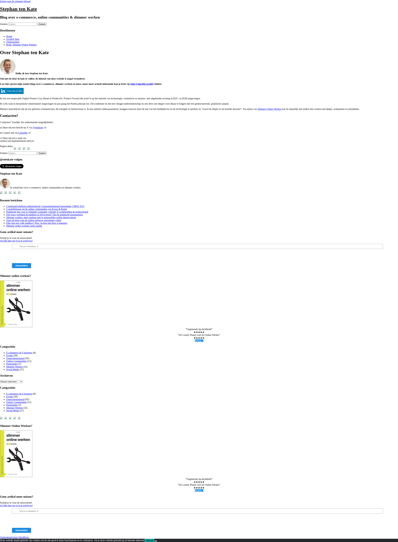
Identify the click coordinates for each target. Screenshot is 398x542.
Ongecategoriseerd (15, 358)
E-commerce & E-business (19, 352)
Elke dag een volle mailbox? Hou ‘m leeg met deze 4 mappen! (36, 223)
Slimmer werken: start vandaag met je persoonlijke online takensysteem (41, 217)
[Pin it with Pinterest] (25, 149)
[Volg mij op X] (6, 193)
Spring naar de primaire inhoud (15, 1)
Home (9, 36)
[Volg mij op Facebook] (2, 193)
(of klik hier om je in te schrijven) (16, 240)
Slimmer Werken (14, 366)
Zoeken (3, 24)
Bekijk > (199, 340)
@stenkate (38, 127)
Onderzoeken (12, 42)
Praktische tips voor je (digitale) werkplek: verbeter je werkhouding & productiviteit (47, 212)
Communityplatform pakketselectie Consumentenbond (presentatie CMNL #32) (45, 206)
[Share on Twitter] (20, 149)
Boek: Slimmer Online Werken (21, 44)
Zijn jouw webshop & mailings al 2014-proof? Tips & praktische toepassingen (44, 214)
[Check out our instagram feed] (20, 193)
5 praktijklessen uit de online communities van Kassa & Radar (36, 209)
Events (9, 355)
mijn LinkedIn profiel (141, 84)
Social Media (12, 369)
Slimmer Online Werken (269, 109)
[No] (156, 541)
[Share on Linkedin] (29, 149)
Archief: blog (12, 39)
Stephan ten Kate (18, 9)
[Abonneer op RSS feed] (15, 193)
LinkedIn (22, 132)
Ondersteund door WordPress (14, 537)
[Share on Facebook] (16, 149)
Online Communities (16, 361)
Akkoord (149, 540)
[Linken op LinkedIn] (11, 193)
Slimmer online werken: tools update (24, 226)
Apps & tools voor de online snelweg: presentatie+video (33, 220)
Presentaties (12, 364)
